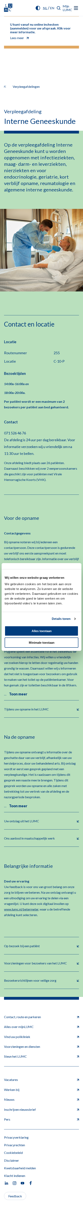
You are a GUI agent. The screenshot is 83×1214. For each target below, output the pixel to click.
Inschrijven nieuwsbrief (20, 1109)
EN (52, 8)
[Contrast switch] (38, 8)
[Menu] (76, 8)
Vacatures (11, 1079)
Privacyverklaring (16, 1137)
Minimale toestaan (41, 642)
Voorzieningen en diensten (22, 1046)
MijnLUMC (67, 8)
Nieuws (9, 1099)
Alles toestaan (42, 631)
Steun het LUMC (15, 1056)
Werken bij (11, 1090)
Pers (7, 1119)
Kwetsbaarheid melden (20, 1168)
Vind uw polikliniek (17, 1037)
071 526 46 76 (15, 433)
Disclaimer (11, 1160)
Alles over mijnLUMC (19, 1027)
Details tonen (61, 618)
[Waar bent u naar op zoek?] (58, 8)
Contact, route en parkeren (22, 1017)
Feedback (15, 1196)
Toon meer (18, 694)
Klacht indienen (14, 1176)
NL (45, 8)
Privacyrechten (14, 1145)
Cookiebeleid (13, 1152)
